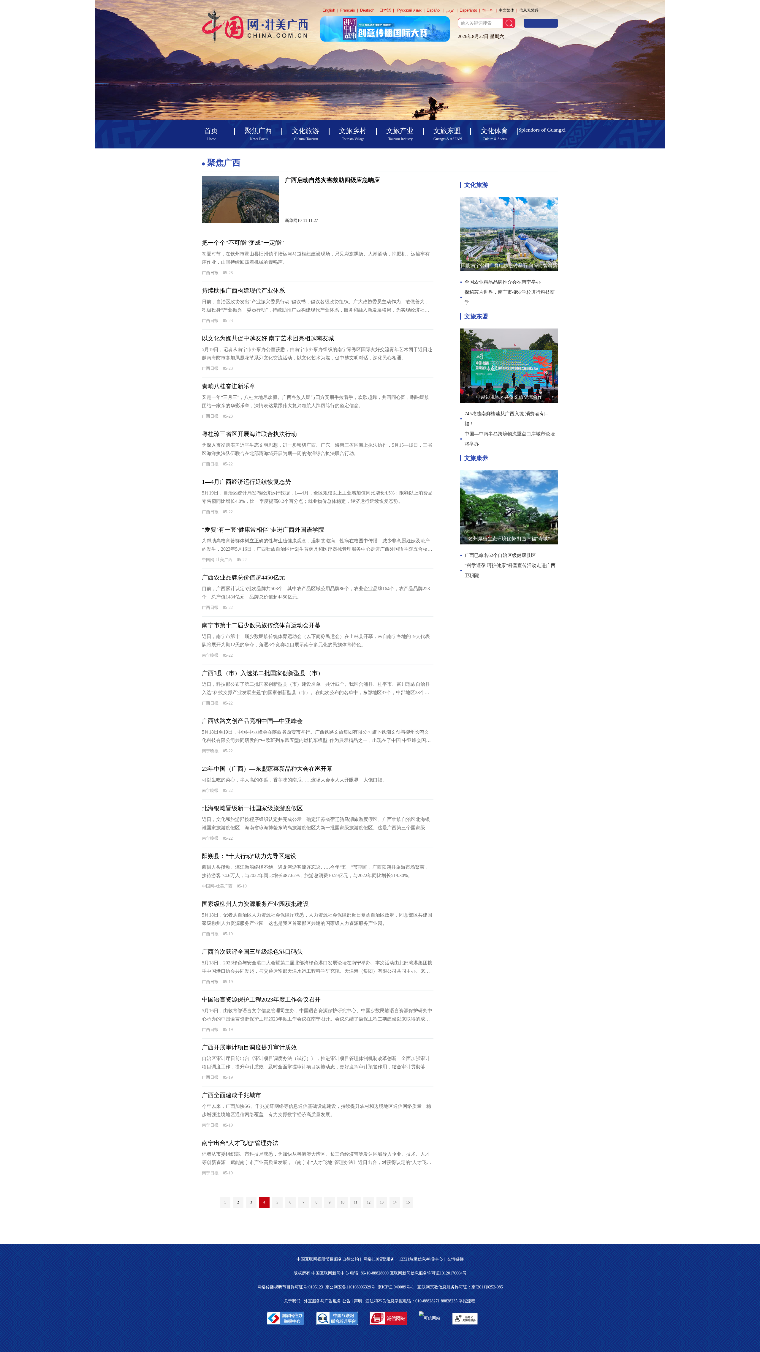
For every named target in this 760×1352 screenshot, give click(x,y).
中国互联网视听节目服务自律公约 (328, 1259)
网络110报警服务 (379, 1259)
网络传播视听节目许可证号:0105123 (290, 1287)
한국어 (488, 10)
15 (408, 1202)
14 (395, 1202)
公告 (346, 1301)
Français (347, 10)
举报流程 (467, 1301)
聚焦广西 (223, 162)
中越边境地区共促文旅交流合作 (509, 396)
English (328, 10)
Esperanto (468, 10)
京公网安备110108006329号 (350, 1287)
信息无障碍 (529, 10)
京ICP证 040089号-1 (396, 1287)
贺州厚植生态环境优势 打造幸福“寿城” (509, 538)
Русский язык (409, 10)
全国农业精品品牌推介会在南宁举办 (503, 282)
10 (342, 1202)
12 (368, 1202)
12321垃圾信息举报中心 (421, 1259)
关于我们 (292, 1301)
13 (382, 1202)
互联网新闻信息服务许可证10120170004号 (428, 1273)
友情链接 (455, 1259)
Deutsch (367, 10)
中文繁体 (506, 10)
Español (434, 10)
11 (355, 1202)
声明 (358, 1301)
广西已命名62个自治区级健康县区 (500, 555)
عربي (450, 10)
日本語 (385, 10)
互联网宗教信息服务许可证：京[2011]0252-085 (460, 1287)
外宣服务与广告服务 (322, 1301)
